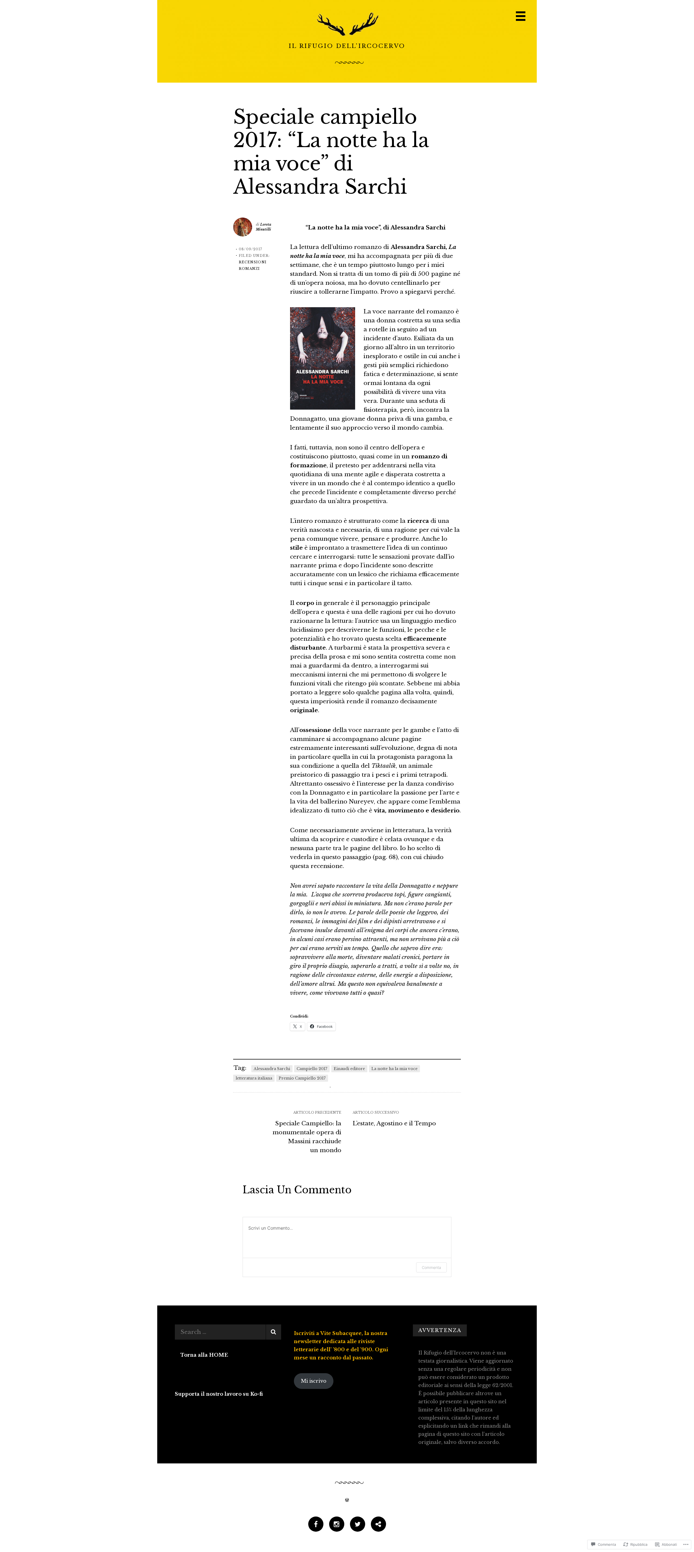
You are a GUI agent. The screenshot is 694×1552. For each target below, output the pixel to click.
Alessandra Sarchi (272, 1068)
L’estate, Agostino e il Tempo (394, 1123)
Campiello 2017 (312, 1068)
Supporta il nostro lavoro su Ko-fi (219, 1394)
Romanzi (249, 269)
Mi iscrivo (313, 1381)
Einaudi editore (349, 1068)
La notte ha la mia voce (394, 1068)
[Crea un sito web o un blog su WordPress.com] (347, 1500)
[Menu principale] (520, 16)
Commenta (431, 1267)
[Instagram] (336, 1525)
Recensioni (252, 262)
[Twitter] (357, 1525)
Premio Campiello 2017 (302, 1078)
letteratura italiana (254, 1078)
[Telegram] (378, 1525)
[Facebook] (315, 1525)
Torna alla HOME (204, 1355)
